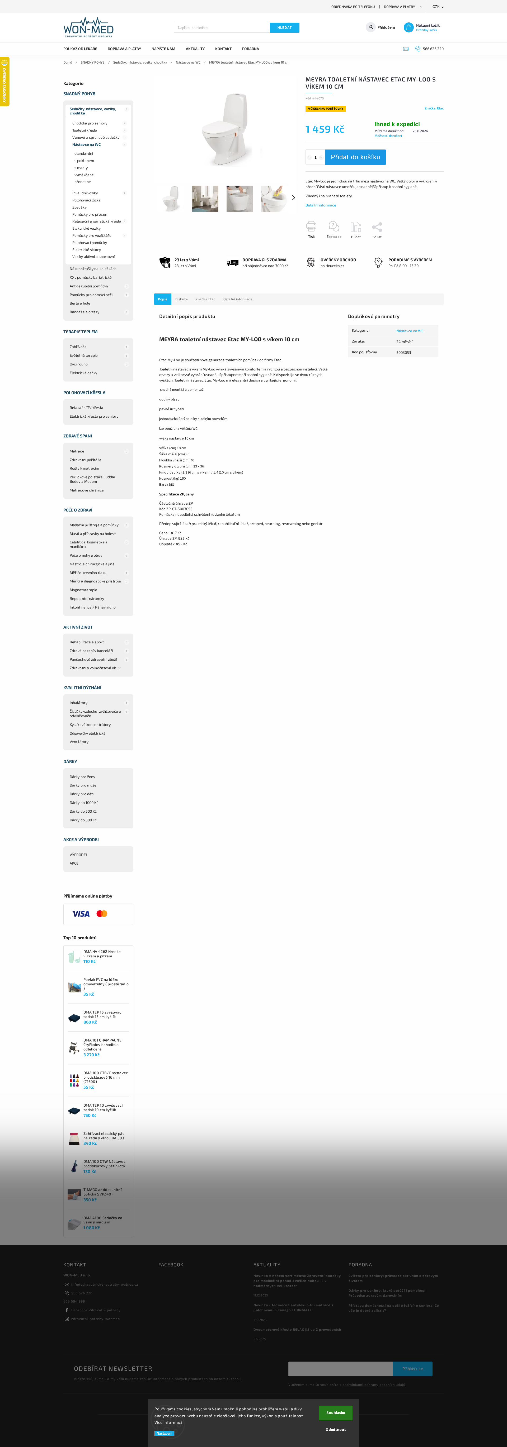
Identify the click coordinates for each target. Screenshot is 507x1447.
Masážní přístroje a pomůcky (94, 525)
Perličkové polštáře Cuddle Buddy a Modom (92, 479)
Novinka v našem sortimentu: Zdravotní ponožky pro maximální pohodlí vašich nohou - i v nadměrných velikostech (297, 1281)
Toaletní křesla (84, 130)
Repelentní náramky (87, 598)
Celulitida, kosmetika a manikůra (88, 544)
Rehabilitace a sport (87, 642)
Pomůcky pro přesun (89, 214)
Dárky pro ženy (82, 776)
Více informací (168, 1422)
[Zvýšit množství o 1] (321, 157)
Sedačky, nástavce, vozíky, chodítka (93, 111)
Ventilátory (79, 741)
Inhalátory (78, 702)
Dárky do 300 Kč (83, 820)
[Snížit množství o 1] (309, 157)
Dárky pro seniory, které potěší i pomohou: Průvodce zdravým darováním (387, 1293)
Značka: (434, 108)
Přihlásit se (412, 1369)
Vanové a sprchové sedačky (96, 137)
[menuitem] (82, 48)
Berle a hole (80, 303)
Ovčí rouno (79, 364)
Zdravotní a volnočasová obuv (95, 667)
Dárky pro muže (83, 785)
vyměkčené (84, 174)
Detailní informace (321, 205)
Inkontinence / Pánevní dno (93, 607)
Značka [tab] (205, 299)
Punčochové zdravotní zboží (93, 659)
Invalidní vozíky (85, 193)
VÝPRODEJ (78, 854)
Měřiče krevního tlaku (88, 572)
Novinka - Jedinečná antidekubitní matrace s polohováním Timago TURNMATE (293, 1307)
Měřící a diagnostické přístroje (95, 581)
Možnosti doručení (388, 135)
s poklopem (84, 160)
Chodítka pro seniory (89, 123)
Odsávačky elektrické (88, 733)
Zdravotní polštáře (85, 459)
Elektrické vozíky (86, 228)
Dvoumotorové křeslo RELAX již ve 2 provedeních (297, 1329)
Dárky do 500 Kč (83, 811)
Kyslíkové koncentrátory (90, 724)
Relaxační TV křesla (86, 407)
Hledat (285, 28)
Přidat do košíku (355, 157)
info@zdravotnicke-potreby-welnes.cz (104, 1284)
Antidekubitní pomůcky (89, 286)
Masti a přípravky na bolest (93, 533)
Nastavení (164, 1433)
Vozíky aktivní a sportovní (93, 256)
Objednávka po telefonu (353, 6)
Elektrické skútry (86, 249)
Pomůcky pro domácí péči (91, 294)
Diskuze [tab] (181, 299)
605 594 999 (74, 1301)
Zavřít (426, 246)
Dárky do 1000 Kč (84, 802)
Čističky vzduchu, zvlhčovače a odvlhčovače (95, 713)
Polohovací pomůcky (89, 242)
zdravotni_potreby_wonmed (95, 1318)
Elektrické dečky (83, 372)
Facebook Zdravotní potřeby (96, 1310)
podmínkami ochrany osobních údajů (373, 1384)
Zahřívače (78, 346)
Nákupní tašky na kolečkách (93, 268)
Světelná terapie (84, 355)
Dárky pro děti (81, 794)
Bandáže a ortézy (85, 312)
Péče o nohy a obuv (86, 555)
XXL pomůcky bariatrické (91, 277)
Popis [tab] (162, 299)
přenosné (82, 181)
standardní (83, 153)
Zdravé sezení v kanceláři (91, 650)
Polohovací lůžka (86, 200)
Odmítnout (336, 1429)
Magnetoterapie (83, 589)
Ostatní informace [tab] (238, 299)
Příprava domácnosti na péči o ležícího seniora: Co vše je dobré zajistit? (394, 1308)
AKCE (74, 863)
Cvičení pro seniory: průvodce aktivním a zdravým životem (393, 1278)
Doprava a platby (399, 6)
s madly (81, 167)
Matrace (77, 451)
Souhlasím (335, 1413)
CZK (436, 7)
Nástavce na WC (86, 144)
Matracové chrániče (87, 490)
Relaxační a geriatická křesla (96, 221)
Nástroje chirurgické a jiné (92, 564)
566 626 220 (82, 1293)
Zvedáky (79, 207)
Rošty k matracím (84, 468)
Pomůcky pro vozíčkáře (91, 235)
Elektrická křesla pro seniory (94, 416)
